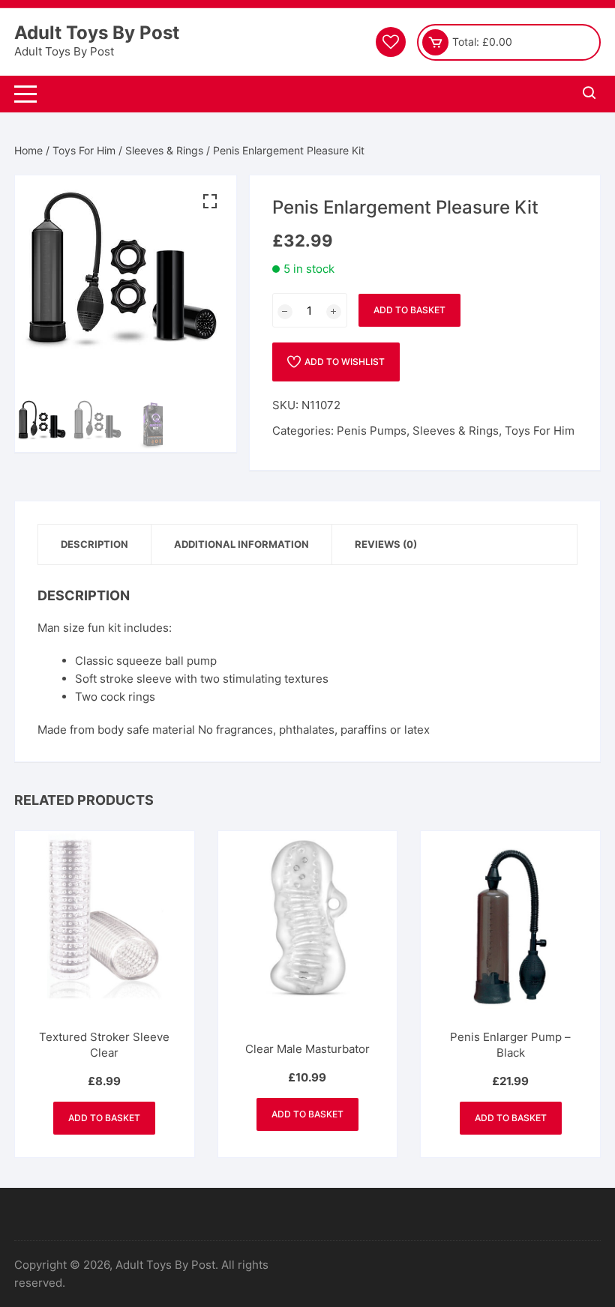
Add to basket (410, 310)
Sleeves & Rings (164, 150)
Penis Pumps (371, 430)
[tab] (95, 544)
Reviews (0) (386, 544)
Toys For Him (84, 150)
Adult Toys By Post (96, 32)
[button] (210, 201)
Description (94, 544)
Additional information (241, 544)
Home (28, 150)
